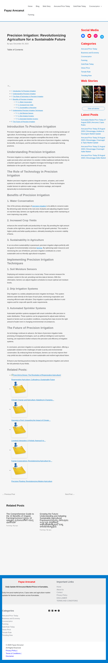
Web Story (47, 6)
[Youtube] (56, 611)
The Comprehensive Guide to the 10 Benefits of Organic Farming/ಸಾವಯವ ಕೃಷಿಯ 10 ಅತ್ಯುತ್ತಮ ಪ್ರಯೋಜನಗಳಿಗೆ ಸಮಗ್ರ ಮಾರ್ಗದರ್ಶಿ (20, 518)
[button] (101, 6)
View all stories (93, 108)
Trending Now (86, 75)
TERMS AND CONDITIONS (67, 601)
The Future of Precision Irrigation (24, 121)
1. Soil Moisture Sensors (25, 113)
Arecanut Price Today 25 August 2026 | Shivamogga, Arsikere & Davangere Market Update (93, 131)
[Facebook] (49, 611)
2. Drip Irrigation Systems (26, 116)
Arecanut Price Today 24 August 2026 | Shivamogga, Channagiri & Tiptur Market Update (93, 140)
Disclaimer (10, 656)
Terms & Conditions (13, 653)
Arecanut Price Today (62, 6)
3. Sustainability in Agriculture (27, 107)
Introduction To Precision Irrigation (24, 91)
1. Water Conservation (25, 102)
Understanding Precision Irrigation (24, 94)
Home (30, 6)
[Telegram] (59, 611)
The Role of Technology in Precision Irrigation (28, 96)
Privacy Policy (62, 595)
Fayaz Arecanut (14, 10)
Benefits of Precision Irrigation (23, 99)
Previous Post (8, 494)
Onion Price (85, 68)
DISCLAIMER (62, 598)
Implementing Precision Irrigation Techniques (28, 110)
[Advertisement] (38, 69)
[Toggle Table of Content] (8, 86)
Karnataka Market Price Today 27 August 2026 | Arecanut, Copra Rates (93, 122)
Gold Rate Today (79, 6)
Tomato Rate (86, 72)
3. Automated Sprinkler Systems (28, 119)
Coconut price (94, 6)
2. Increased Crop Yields (25, 105)
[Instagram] (52, 611)
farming (39, 248)
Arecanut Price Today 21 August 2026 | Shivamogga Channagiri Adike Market (93, 149)
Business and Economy (90, 53)
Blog (37, 6)
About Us (60, 590)
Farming (31, 15)
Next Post (70, 494)
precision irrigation (39, 206)
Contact (59, 592)
